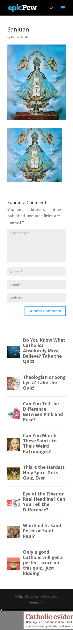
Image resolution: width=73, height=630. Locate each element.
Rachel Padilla (19, 37)
